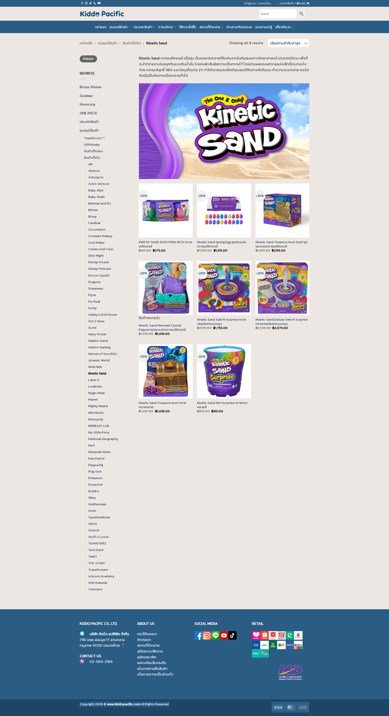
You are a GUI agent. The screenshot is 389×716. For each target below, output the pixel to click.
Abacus (94, 170)
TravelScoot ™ (94, 138)
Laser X (93, 379)
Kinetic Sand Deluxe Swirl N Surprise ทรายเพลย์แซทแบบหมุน (282, 321)
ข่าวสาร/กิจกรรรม (239, 27)
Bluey (92, 216)
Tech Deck (96, 549)
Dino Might (96, 255)
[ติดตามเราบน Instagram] (86, 3)
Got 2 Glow (96, 321)
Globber (86, 95)
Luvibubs (95, 386)
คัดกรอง (88, 59)
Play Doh (95, 471)
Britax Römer (91, 87)
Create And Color (101, 249)
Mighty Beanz (98, 405)
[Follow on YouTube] (99, 3)
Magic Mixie (96, 392)
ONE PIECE (88, 113)
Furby (92, 308)
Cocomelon (96, 229)
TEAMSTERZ (97, 543)
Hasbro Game (98, 340)
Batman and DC (99, 203)
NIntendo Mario (99, 451)
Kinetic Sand (97, 373)
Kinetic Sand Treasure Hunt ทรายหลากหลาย (162, 405)
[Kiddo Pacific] (102, 13)
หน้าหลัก (86, 43)
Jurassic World (99, 360)
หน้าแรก (100, 27)
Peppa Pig (95, 464)
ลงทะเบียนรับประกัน (151, 662)
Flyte (92, 294)
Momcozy (88, 104)
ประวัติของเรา (147, 634)
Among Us (95, 177)
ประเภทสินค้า (143, 27)
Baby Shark (96, 196)
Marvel (93, 399)
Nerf (91, 445)
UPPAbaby (92, 144)
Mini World (95, 412)
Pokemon (95, 478)
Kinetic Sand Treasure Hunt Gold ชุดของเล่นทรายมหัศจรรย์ (282, 244)
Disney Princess (99, 268)
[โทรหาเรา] (94, 3)
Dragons (94, 281)
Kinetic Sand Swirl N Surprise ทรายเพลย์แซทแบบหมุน (221, 321)
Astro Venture (98, 183)
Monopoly (95, 419)
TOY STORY (96, 563)
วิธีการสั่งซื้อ (187, 27)
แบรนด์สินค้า (119, 27)
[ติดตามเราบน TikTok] (90, 3)
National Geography (103, 438)
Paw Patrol (96, 458)
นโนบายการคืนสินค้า (152, 668)
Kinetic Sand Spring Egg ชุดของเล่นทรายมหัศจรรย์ (221, 244)
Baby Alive (95, 190)
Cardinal (94, 222)
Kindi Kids (95, 366)
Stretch (93, 530)
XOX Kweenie (97, 582)
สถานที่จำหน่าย (209, 27)
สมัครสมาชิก (146, 657)
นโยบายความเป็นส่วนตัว (155, 674)
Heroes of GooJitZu (102, 353)
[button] (294, 3)
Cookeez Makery (100, 235)
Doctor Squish (98, 275)
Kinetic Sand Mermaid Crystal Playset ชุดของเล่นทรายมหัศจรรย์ (162, 327)
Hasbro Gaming (99, 347)
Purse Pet (95, 484)
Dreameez (95, 288)
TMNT (92, 556)
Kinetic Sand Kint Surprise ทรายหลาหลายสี (222, 405)
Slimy (92, 497)
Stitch (92, 523)
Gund (92, 327)
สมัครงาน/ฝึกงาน (150, 651)
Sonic (92, 510)
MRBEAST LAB (98, 425)
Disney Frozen (98, 262)
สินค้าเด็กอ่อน (93, 151)
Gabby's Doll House (102, 314)
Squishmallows (99, 517)
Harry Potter (97, 334)
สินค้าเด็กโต (132, 43)
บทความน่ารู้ (263, 27)
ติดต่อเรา (144, 639)
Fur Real (94, 301)
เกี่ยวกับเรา (283, 27)
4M (90, 164)
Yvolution (95, 589)
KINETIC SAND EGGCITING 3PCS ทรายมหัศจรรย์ (165, 244)
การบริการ (165, 27)
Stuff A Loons (98, 536)
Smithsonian (97, 504)
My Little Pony (98, 432)
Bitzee (93, 209)
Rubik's (93, 491)
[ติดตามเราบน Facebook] (82, 3)
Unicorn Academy (101, 576)
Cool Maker (96, 242)
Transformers (98, 569)
